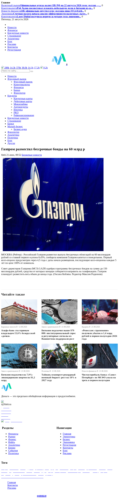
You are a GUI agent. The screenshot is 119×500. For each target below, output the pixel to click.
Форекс (12, 439)
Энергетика (69, 436)
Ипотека (18, 109)
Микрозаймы (21, 104)
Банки (17, 90)
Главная (67, 433)
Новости (12, 27)
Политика (12, 137)
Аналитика (13, 38)
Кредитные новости (18, 33)
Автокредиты (21, 107)
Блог (9, 41)
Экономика (44, 13)
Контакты (12, 47)
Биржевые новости (32, 155)
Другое (11, 143)
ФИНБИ (41, 496)
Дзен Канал (11, 401)
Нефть (11, 442)
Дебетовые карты (23, 101)
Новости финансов (42, 11)
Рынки (11, 436)
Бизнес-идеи (20, 129)
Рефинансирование (24, 115)
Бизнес (66, 439)
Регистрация (14, 49)
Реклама (11, 44)
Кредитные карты (23, 98)
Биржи (11, 447)
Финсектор (19, 93)
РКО (16, 112)
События (13, 450)
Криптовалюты (22, 84)
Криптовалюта (47, 8)
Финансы (12, 30)
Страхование (14, 35)
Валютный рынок (51, 5)
